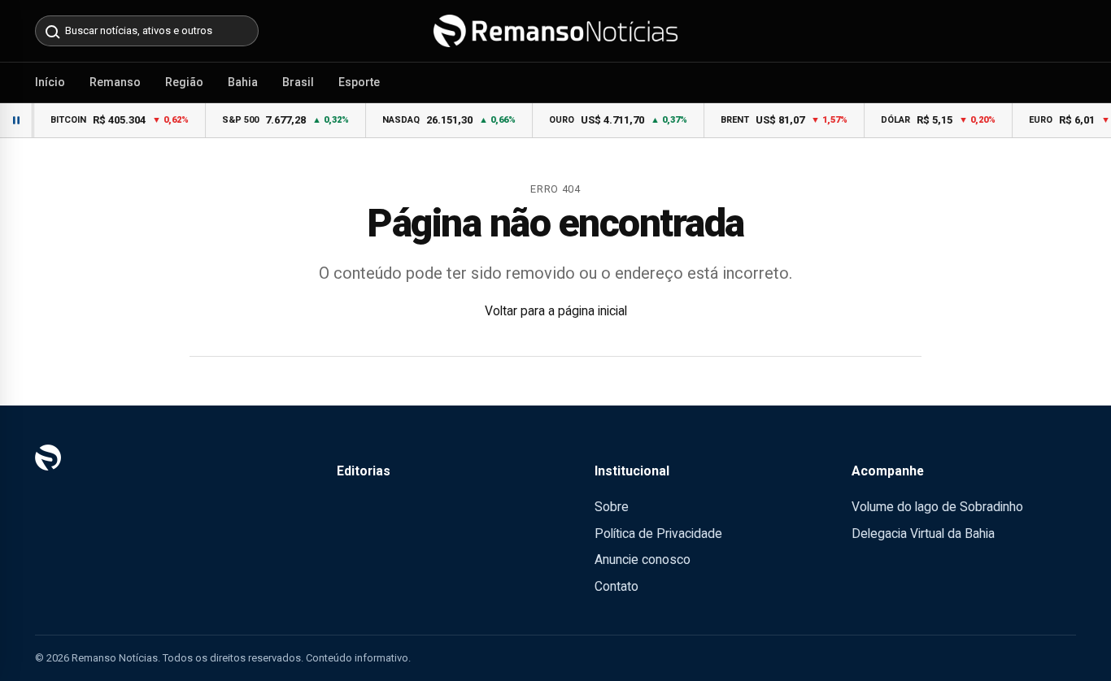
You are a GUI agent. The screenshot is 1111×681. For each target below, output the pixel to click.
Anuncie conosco (643, 559)
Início (50, 82)
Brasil (298, 82)
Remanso (115, 82)
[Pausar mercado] (16, 120)
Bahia (243, 82)
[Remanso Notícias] (555, 31)
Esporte (359, 82)
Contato (616, 586)
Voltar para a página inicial (556, 311)
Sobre (612, 506)
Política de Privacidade (658, 533)
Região (184, 82)
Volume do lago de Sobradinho (937, 506)
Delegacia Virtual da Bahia (923, 533)
